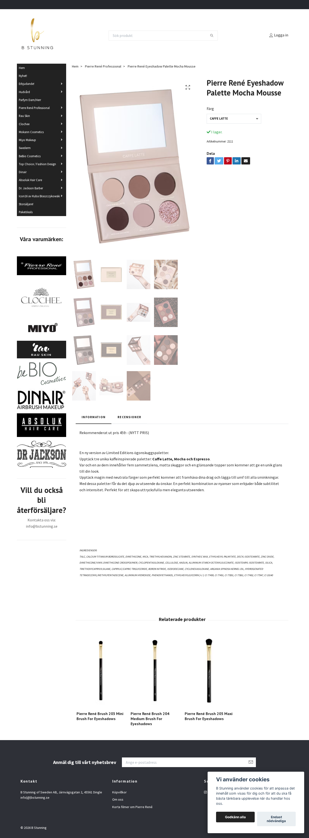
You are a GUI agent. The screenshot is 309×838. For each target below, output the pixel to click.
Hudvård (24, 92)
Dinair (23, 172)
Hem (22, 68)
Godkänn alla (235, 817)
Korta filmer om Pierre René (132, 807)
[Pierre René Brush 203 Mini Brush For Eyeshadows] (101, 671)
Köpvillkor (119, 792)
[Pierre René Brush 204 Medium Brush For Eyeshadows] (155, 671)
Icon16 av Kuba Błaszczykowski (39, 196)
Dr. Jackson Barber (31, 188)
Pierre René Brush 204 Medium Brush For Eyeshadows (150, 718)
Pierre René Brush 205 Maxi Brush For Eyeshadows (208, 716)
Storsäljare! (26, 204)
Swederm (25, 148)
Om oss (117, 799)
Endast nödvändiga (276, 819)
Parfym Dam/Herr (30, 100)
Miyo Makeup (27, 140)
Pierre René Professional (34, 108)
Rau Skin (24, 116)
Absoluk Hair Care (30, 180)
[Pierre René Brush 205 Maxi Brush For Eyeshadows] (209, 671)
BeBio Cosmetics (30, 156)
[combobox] (234, 119)
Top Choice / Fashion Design (37, 164)
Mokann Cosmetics (31, 132)
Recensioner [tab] (129, 417)
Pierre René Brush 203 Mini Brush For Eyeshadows (100, 716)
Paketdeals (26, 212)
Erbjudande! (26, 84)
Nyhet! (23, 76)
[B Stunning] (37, 35)
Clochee (24, 124)
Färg (210, 108)
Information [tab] (93, 417)
